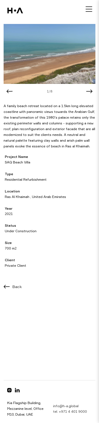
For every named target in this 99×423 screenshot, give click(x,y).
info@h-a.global (66, 406)
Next (89, 91)
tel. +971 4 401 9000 (70, 411)
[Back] (7, 286)
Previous (10, 91)
